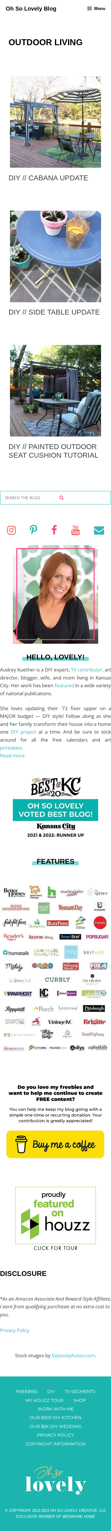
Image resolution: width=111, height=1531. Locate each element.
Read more (12, 755)
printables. (11, 747)
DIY (51, 1391)
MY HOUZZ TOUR (44, 1400)
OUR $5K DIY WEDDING (56, 1426)
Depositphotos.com (73, 1355)
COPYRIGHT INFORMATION (56, 1444)
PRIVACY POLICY (55, 1435)
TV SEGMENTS (80, 1391)
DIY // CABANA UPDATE (48, 178)
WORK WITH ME (56, 1409)
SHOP (79, 1400)
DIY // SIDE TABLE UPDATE (54, 312)
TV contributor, (88, 669)
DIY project (24, 731)
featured (65, 685)
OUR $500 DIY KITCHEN (55, 1417)
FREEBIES (27, 1391)
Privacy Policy (15, 1330)
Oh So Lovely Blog (31, 8)
